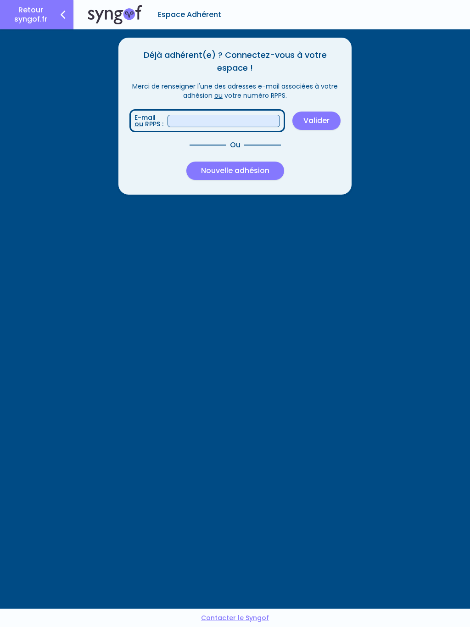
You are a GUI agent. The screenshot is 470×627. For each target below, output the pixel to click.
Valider (316, 120)
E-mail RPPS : (148, 120)
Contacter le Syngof (235, 617)
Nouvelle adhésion (235, 170)
